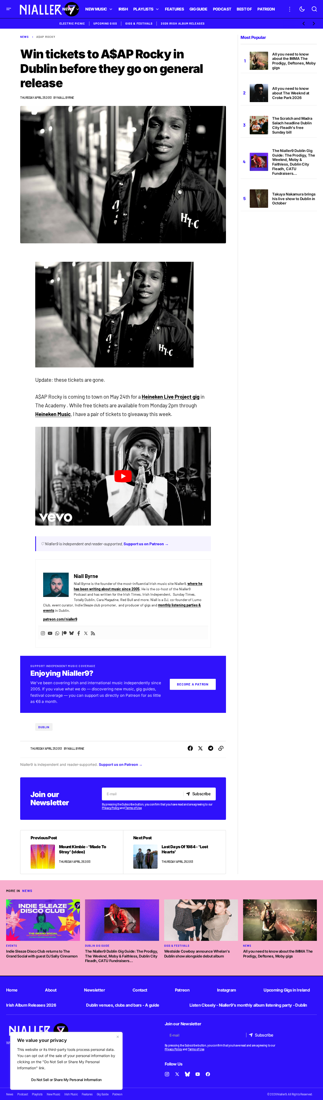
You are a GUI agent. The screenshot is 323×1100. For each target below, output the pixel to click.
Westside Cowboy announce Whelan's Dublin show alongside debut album (197, 953)
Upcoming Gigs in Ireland (287, 990)
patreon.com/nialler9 (60, 619)
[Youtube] (50, 633)
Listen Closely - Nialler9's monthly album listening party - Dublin (248, 1005)
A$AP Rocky (45, 36)
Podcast (22, 1094)
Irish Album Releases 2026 (31, 1005)
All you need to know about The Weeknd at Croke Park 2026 (290, 93)
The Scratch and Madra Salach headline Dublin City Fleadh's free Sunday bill (292, 125)
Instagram (226, 990)
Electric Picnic (72, 23)
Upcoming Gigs (105, 23)
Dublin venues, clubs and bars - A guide (122, 1005)
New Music (53, 1094)
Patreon (182, 990)
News (24, 36)
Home (11, 990)
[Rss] (93, 633)
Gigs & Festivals (139, 23)
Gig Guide (103, 1094)
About (50, 990)
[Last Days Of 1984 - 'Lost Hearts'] (174, 852)
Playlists (37, 1094)
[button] (9, 9)
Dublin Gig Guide (97, 945)
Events (11, 945)
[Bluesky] (71, 633)
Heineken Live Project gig (170, 397)
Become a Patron (193, 684)
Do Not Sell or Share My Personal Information (66, 1079)
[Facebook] (78, 633)
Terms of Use (133, 808)
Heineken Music (53, 414)
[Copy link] (221, 748)
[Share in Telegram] (211, 748)
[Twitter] (85, 633)
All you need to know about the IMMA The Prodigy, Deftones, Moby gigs (294, 61)
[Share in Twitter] (200, 748)
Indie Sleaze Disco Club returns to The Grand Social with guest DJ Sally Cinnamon (41, 953)
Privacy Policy (110, 808)
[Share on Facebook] (190, 748)
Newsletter (94, 990)
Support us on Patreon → (146, 543)
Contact (140, 990)
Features (87, 1094)
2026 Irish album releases (183, 23)
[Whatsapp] (57, 633)
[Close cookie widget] (117, 1037)
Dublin (44, 727)
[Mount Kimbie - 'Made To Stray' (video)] (71, 852)
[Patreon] (64, 633)
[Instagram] (43, 633)
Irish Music (71, 1094)
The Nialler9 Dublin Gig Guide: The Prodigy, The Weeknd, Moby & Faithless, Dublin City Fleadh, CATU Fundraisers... (293, 162)
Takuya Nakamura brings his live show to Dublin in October (294, 198)
